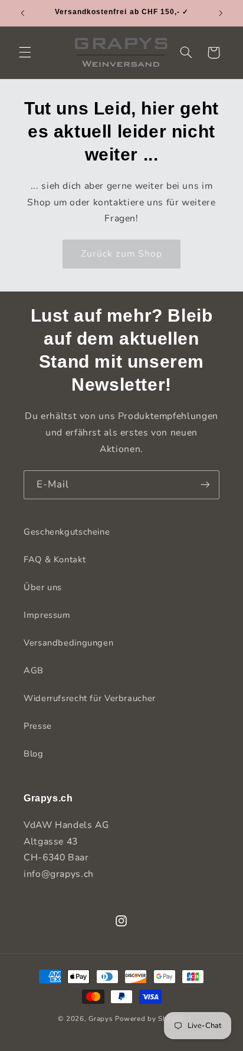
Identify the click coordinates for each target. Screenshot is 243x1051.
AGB (34, 670)
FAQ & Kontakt (55, 559)
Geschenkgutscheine (67, 532)
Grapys (100, 1018)
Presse (38, 726)
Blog (34, 753)
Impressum (47, 615)
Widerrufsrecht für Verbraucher (90, 698)
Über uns (43, 587)
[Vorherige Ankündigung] (22, 13)
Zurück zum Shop (121, 253)
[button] (24, 52)
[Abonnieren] (205, 484)
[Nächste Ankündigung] (221, 13)
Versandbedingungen (68, 643)
